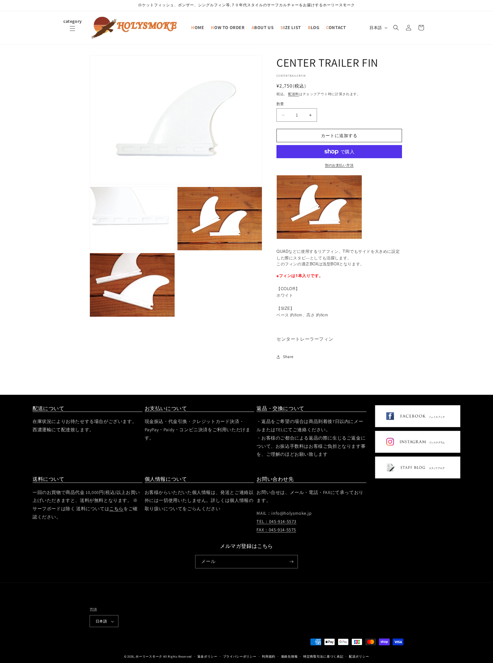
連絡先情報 (289, 656)
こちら (116, 509)
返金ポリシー (207, 656)
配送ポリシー (359, 656)
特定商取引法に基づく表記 (323, 656)
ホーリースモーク (149, 657)
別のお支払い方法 (339, 165)
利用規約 (268, 656)
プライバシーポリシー (239, 656)
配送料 (293, 94)
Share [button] (288, 356)
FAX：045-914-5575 (276, 530)
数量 (280, 103)
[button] (72, 32)
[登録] (291, 561)
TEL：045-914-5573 (276, 521)
